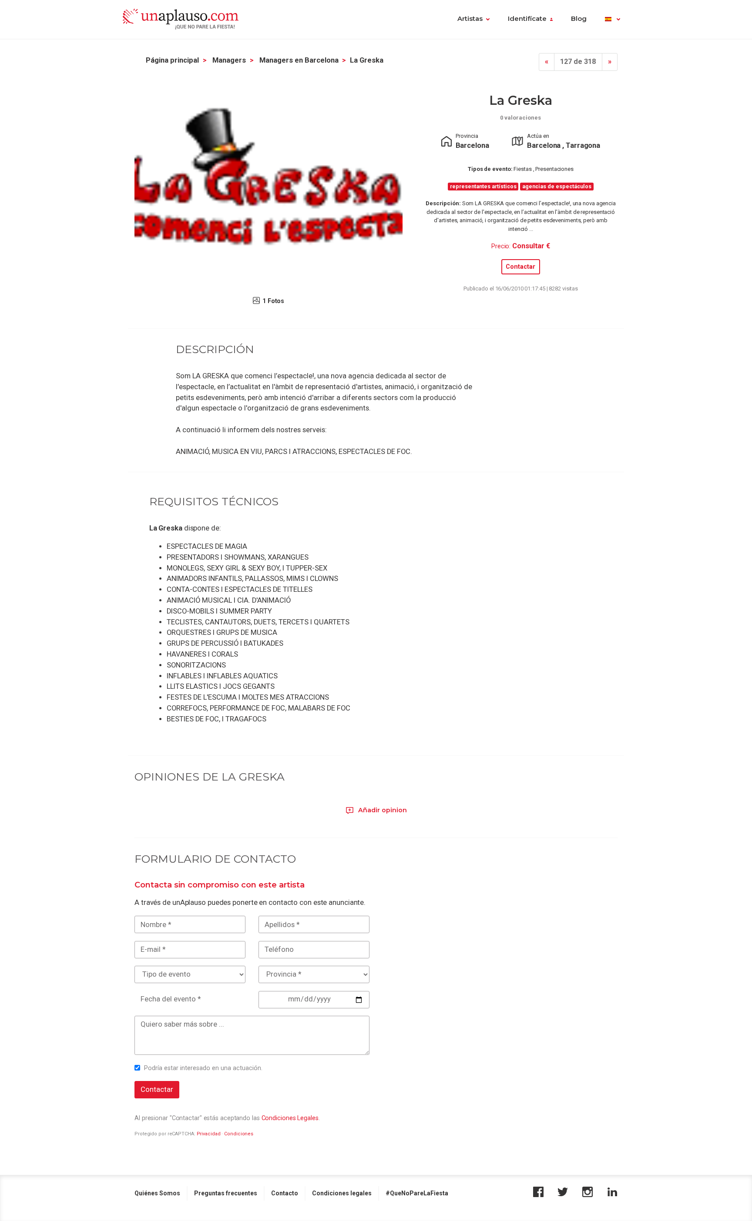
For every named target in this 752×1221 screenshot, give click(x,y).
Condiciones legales (342, 1193)
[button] (612, 19)
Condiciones (238, 1134)
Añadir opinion (381, 810)
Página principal (172, 60)
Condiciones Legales (290, 1117)
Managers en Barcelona (299, 60)
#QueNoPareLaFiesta (417, 1193)
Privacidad (209, 1134)
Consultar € (531, 246)
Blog (579, 19)
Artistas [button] (470, 19)
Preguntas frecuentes (225, 1193)
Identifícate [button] (527, 19)
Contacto (284, 1193)
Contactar (520, 266)
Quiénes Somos (157, 1193)
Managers (229, 60)
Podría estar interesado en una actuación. (203, 1067)
